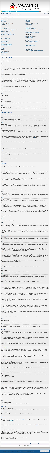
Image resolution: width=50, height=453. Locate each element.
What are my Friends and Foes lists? (29, 31)
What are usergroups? (28, 21)
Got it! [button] (44, 451)
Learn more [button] (31, 451)
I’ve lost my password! (4, 24)
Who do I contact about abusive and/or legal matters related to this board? (34, 50)
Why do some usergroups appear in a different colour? (31, 23)
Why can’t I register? (3, 21)
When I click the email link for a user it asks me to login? (8, 34)
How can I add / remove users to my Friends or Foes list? (32, 32)
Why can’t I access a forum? (4, 41)
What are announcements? (4, 52)
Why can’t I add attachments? (4, 42)
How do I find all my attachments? (29, 46)
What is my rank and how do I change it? (6, 33)
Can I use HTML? (3, 49)
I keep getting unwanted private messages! (30, 28)
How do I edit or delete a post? (4, 37)
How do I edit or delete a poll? (4, 40)
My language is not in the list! (4, 31)
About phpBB (11, 420)
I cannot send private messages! (29, 27)
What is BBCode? (3, 48)
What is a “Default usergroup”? (29, 24)
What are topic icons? (3, 54)
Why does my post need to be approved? (6, 45)
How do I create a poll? (4, 39)
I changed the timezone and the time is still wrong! (7, 30)
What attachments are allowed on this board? (30, 45)
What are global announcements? (5, 51)
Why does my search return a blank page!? (30, 36)
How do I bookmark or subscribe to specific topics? (31, 41)
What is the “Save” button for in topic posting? (6, 44)
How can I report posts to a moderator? (6, 43)
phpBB (35, 137)
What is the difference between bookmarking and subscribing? (32, 40)
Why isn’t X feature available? (28, 49)
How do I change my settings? (4, 28)
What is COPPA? (3, 20)
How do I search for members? (29, 37)
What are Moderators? (28, 20)
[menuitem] (6, 13)
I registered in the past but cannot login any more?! (7, 23)
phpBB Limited (23, 419)
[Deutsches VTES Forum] (25, 6)
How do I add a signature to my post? (5, 38)
